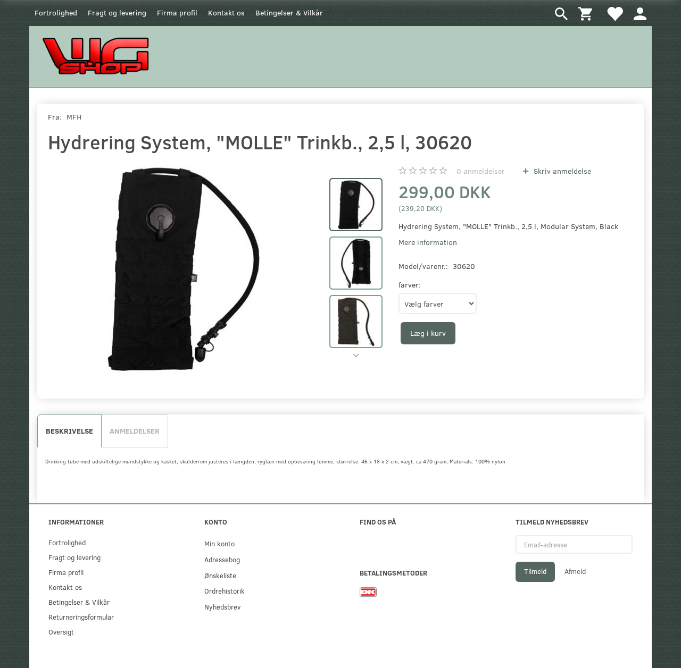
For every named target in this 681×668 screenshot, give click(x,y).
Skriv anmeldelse (561, 171)
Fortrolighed (56, 12)
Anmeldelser (135, 431)
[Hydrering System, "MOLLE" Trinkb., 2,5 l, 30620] (183, 268)
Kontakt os (226, 12)
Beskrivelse (69, 431)
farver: (409, 285)
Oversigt (61, 631)
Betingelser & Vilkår (289, 12)
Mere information (427, 242)
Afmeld (575, 571)
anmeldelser (480, 171)
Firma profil (177, 12)
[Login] (640, 13)
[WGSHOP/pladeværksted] (98, 55)
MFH (74, 117)
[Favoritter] (614, 13)
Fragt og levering (117, 12)
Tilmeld (535, 571)
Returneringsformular (81, 616)
